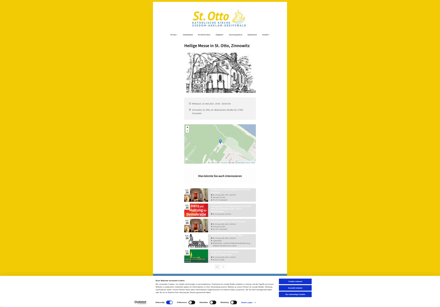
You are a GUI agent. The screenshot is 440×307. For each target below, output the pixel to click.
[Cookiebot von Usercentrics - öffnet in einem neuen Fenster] (140, 302)
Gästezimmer (252, 35)
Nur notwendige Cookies (295, 294)
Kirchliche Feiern (204, 35)
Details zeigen (247, 302)
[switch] (192, 302)
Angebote (219, 35)
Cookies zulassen (295, 281)
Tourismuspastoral (235, 35)
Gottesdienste (188, 35)
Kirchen (173, 35)
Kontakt (265, 35)
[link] (174, 35)
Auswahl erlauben (295, 288)
